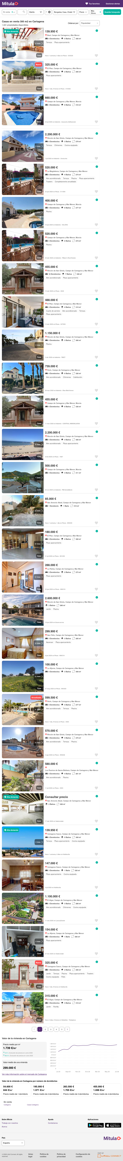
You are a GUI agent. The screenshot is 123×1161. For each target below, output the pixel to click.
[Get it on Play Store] (96, 1125)
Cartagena (7, 1105)
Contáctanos (53, 1123)
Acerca (4, 1126)
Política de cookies (44, 1155)
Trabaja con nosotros (10, 1123)
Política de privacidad (61, 1155)
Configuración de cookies (83, 1155)
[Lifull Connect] (109, 1156)
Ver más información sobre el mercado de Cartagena (24, 1074)
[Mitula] (10, 3)
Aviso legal (30, 1155)
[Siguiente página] (67, 1029)
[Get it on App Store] (113, 1125)
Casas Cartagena (33, 1105)
